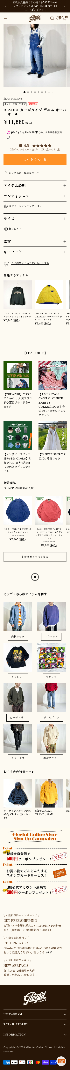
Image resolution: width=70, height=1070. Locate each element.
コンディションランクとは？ (25, 206)
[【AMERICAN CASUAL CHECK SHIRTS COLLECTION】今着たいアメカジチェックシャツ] (52, 375)
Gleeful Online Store (39, 1047)
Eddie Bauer (18, 536)
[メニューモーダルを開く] (6, 18)
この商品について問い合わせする (30, 263)
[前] (6, 6)
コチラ (48, 952)
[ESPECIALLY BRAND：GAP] (49, 793)
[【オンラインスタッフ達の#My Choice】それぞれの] (18, 435)
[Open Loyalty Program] (61, 1061)
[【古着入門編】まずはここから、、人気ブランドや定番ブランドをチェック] (18, 375)
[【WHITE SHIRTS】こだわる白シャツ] (52, 435)
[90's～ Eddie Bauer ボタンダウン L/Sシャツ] (18, 510)
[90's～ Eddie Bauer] (49, 510)
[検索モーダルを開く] (52, 18)
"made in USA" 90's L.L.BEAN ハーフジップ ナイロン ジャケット (48, 317)
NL (68, 811)
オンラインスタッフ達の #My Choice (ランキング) (17, 814)
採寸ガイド (15, 229)
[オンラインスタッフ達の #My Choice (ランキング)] (18, 793)
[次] (64, 6)
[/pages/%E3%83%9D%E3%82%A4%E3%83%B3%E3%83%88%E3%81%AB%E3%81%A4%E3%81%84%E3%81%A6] (35, 863)
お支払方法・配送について (24, 173)
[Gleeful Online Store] (35, 18)
